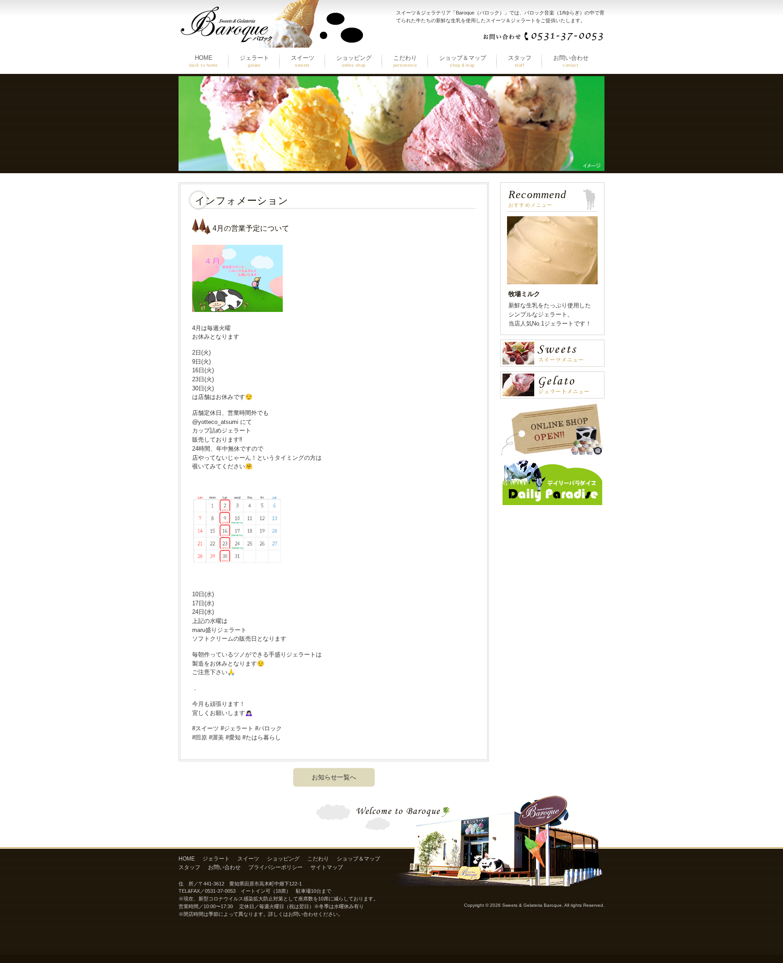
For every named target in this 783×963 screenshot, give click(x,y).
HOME (187, 859)
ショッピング (283, 859)
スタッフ (189, 867)
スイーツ (248, 859)
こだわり (318, 859)
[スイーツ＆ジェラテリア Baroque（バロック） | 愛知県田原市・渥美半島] (271, 44)
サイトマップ (326, 867)
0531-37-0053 (220, 891)
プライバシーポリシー (275, 867)
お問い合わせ (224, 867)
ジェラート (216, 859)
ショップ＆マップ (358, 859)
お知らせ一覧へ (334, 777)
